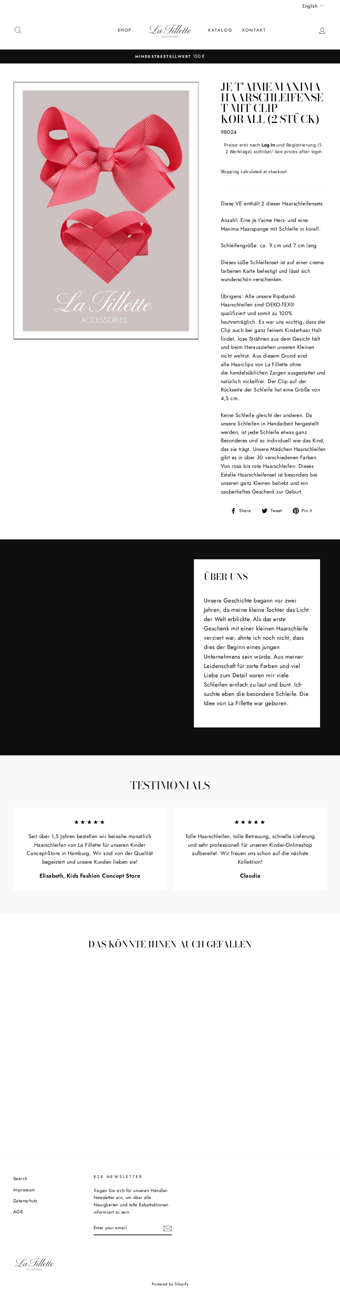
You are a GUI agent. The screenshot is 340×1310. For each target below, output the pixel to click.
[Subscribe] (167, 1228)
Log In (268, 145)
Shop (125, 30)
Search (20, 1178)
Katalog (220, 30)
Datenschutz (25, 1200)
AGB (18, 1211)
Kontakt (254, 30)
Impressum (24, 1189)
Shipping (230, 171)
